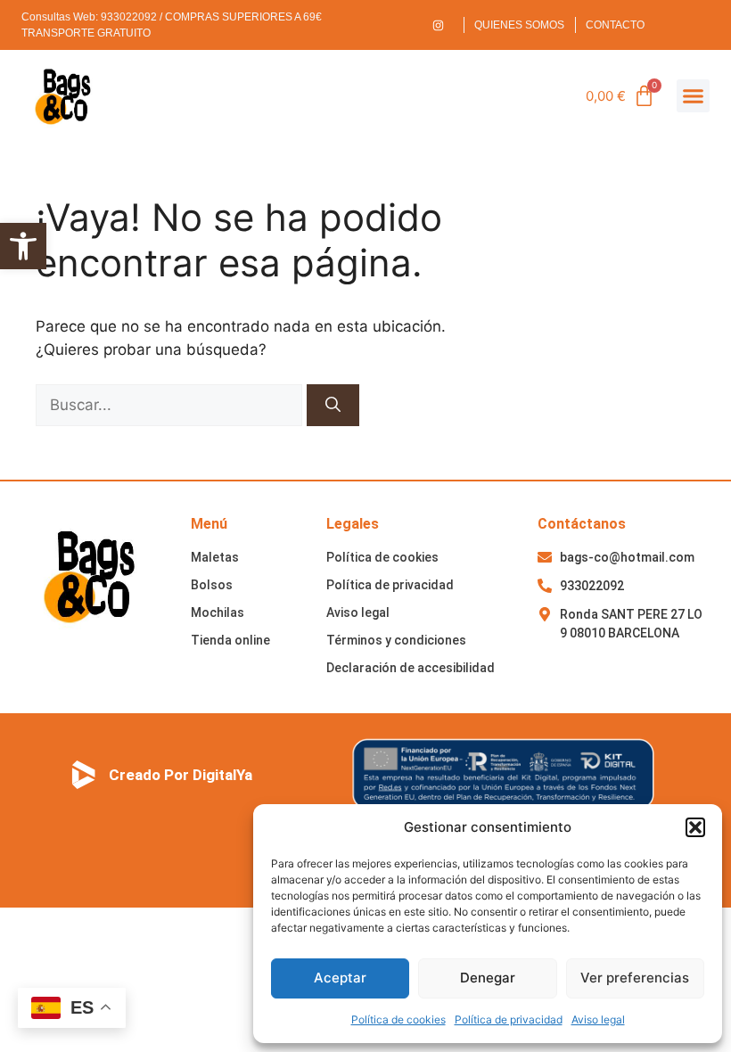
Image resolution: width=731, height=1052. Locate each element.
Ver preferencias (634, 977)
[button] (695, 827)
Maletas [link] (215, 557)
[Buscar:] (171, 405)
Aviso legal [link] (598, 1019)
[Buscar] (333, 405)
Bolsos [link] (212, 585)
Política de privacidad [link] (509, 1019)
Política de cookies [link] (398, 1019)
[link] (23, 246)
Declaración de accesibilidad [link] (410, 668)
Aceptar (340, 977)
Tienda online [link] (230, 640)
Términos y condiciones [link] (396, 640)
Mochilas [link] (217, 612)
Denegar (487, 977)
